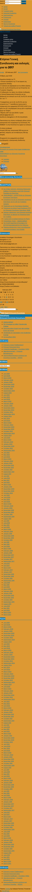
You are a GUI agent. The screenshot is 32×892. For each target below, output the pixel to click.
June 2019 (6, 523)
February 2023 (8, 442)
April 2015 (6, 610)
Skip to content (5, 32)
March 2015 (7, 613)
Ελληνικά (6, 161)
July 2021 (6, 476)
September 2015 (8, 602)
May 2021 (6, 480)
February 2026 (8, 380)
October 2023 (8, 431)
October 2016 (7, 578)
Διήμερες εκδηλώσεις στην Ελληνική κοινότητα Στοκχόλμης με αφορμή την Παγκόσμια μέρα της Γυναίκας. (17, 214)
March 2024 (7, 423)
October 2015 (7, 600)
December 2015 (8, 595)
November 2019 (8, 512)
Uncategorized (5, 147)
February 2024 (8, 425)
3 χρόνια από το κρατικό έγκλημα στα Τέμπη (16, 219)
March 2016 (7, 589)
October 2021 (7, 470)
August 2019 (7, 519)
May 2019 (6, 525)
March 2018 (7, 549)
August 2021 (7, 474)
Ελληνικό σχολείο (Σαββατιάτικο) (13, 345)
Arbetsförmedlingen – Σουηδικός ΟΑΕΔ (16, 349)
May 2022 (6, 455)
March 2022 (7, 459)
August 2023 (7, 436)
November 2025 (8, 386)
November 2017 (8, 557)
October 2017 (7, 559)
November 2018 (8, 538)
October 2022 (8, 448)
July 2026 (6, 374)
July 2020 (6, 495)
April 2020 (6, 502)
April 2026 (6, 376)
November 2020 (8, 491)
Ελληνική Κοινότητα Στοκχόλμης (12, 318)
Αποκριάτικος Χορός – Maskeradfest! (15, 221)
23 (7, 302)
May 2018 (6, 544)
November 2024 (8, 410)
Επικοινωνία (7, 17)
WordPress (5, 891)
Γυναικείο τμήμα (8, 11)
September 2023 (9, 433)
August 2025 (7, 393)
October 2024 (8, 412)
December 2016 (8, 574)
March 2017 (7, 568)
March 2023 (7, 440)
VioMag (7, 889)
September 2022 (9, 450)
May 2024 (6, 418)
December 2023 (8, 427)
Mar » (6, 307)
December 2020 (8, 489)
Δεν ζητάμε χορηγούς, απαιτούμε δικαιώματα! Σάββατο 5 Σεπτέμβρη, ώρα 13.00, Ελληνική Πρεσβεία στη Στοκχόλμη (17, 191)
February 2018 (8, 551)
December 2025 (8, 384)
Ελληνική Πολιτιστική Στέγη (11, 347)
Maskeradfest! (8, 322)
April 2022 (6, 457)
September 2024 (9, 414)
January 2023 (7, 444)
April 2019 (6, 527)
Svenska (6, 159)
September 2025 (9, 391)
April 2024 (6, 421)
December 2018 (8, 536)
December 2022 (8, 446)
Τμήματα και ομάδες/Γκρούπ (12, 26)
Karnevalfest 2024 (9, 337)
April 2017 (6, 566)
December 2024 (8, 408)
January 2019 (7, 534)
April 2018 (6, 546)
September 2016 (8, 581)
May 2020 (6, 500)
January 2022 (7, 463)
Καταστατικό (7, 22)
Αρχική (5, 9)
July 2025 (6, 395)
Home (5, 7)
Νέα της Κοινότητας (9, 24)
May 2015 (6, 608)
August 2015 (7, 604)
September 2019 (8, 517)
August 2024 (7, 416)
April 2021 (6, 482)
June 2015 (6, 606)
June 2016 (6, 583)
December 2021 (8, 465)
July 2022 (6, 453)
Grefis (2, 72)
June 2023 (6, 438)
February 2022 (8, 461)
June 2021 (6, 478)
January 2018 (7, 553)
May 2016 (6, 585)
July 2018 (6, 542)
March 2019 (7, 529)
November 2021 (8, 468)
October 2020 (8, 493)
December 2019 (8, 510)
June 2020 (6, 497)
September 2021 (8, 472)
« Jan (1, 307)
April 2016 (6, 587)
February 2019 (8, 532)
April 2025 (6, 399)
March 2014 (7, 615)
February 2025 (8, 404)
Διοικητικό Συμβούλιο (9, 13)
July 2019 (6, 521)
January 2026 (7, 382)
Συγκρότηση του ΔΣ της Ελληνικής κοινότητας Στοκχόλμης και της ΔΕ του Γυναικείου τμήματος (17, 202)
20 (1, 302)
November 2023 (8, 429)
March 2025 (7, 401)
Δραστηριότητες (8, 15)
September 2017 (8, 561)
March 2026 (7, 378)
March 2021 (7, 485)
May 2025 (6, 397)
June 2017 (6, 563)
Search (2, 1)
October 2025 (8, 389)
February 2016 (8, 591)
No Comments (23, 72)
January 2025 (7, 406)
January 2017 (7, 572)
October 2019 (7, 514)
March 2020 (7, 504)
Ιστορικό (5, 20)
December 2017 (8, 555)
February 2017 (8, 570)
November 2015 (8, 598)
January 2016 (7, 593)
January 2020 (7, 508)
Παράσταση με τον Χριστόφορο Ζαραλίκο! (16, 206)
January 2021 (7, 487)
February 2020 (8, 506)
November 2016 (8, 576)
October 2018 (7, 540)
